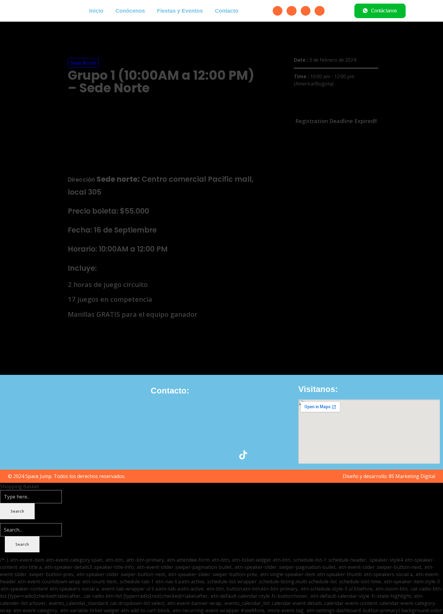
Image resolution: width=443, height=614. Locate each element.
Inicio (96, 11)
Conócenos (130, 11)
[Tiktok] (319, 11)
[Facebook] (277, 11)
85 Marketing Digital (412, 476)
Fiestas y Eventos (180, 11)
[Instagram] (291, 11)
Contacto (226, 11)
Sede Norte (83, 63)
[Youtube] (305, 11)
